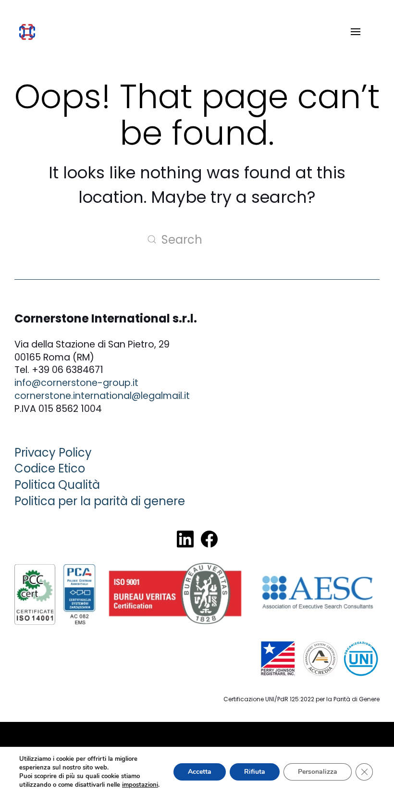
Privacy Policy (53, 452)
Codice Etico (49, 468)
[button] (355, 31)
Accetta (199, 771)
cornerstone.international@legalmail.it (102, 395)
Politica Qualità (57, 485)
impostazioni (140, 785)
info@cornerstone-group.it (76, 382)
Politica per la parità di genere (99, 501)
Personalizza (317, 771)
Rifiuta (254, 771)
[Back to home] (27, 31)
